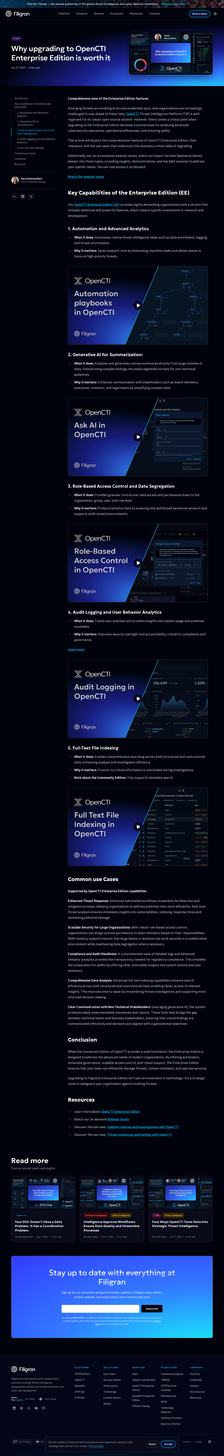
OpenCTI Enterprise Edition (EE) (97, 205)
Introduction (21, 98)
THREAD (165, 1379)
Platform (64, 13)
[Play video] (138, 305)
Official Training (141, 1406)
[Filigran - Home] (17, 14)
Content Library (112, 1397)
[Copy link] (14, 196)
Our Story (195, 1374)
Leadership (196, 1379)
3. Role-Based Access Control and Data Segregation (35, 132)
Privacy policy (96, 1446)
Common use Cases (25, 153)
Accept (168, 1444)
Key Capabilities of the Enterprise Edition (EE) (32, 105)
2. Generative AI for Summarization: (28, 123)
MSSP (164, 1401)
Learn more (76, 650)
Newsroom (195, 1397)
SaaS (135, 1374)
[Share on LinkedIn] (23, 196)
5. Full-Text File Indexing (30, 148)
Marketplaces (168, 1396)
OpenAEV (80, 1385)
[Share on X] (31, 196)
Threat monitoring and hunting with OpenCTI (139, 1135)
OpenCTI (132, 114)
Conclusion (20, 158)
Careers (194, 1385)
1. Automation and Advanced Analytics (32, 114)
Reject (152, 1444)
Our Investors (197, 1391)
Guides (107, 1403)
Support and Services (143, 1379)
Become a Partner (171, 1423)
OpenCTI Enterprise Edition (120, 1112)
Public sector (111, 1385)
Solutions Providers (171, 1418)
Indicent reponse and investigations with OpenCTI (142, 1127)
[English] (215, 14)
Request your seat (173, 4)
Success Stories (112, 1379)
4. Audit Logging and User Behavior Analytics (36, 141)
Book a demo (199, 13)
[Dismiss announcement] (219, 4)
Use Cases (109, 1374)
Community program (172, 1374)
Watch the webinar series (86, 177)
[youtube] (36, 1408)
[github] (44, 1408)
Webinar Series (118, 1119)
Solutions (82, 13)
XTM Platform (82, 1374)
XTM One (80, 1391)
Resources (136, 13)
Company (154, 13)
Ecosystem (117, 13)
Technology (110, 1391)
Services (99, 13)
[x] (29, 1408)
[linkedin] (14, 1408)
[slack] (21, 1408)
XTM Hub (80, 1397)
